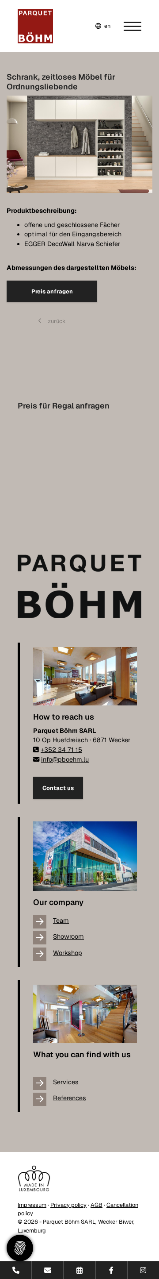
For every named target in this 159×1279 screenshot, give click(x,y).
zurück (56, 321)
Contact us (58, 788)
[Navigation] (125, 26)
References (69, 1098)
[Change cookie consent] (20, 1248)
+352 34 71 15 (61, 750)
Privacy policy (68, 1205)
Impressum (32, 1205)
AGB (96, 1205)
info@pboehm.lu (65, 759)
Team (61, 921)
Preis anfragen (52, 291)
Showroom (68, 936)
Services (66, 1082)
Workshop (67, 953)
